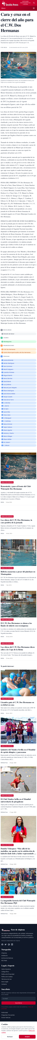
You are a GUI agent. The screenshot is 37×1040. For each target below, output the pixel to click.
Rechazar (10, 1036)
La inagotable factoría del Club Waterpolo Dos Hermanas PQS (18, 901)
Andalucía (4, 955)
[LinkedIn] (12, 944)
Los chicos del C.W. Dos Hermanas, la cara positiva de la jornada (16, 521)
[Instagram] (9, 944)
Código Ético (5, 971)
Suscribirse (18, 1003)
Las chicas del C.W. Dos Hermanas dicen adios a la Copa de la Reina (17, 648)
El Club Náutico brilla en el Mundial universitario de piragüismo (16, 800)
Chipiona (4, 953)
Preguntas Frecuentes (8, 1015)
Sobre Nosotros (6, 969)
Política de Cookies (7, 976)
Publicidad (4, 1012)
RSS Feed (4, 960)
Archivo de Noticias (7, 958)
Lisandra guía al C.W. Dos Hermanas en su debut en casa (17, 703)
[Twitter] (5, 944)
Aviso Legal (4, 981)
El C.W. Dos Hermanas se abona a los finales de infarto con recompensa (16, 624)
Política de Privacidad (7, 974)
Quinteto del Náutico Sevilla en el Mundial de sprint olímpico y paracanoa (18, 751)
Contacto (4, 984)
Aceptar (27, 1036)
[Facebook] (2, 944)
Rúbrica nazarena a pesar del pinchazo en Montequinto (18, 573)
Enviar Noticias (5, 1017)
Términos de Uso (6, 979)
